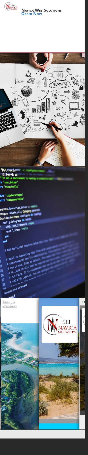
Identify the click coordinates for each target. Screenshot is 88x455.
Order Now (31, 13)
